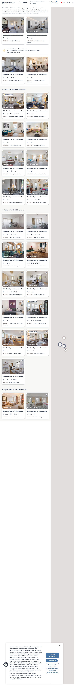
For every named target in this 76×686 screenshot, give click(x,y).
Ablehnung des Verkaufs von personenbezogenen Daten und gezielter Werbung (52, 668)
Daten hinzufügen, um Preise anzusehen (13, 35)
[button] (60, 344)
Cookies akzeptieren (52, 655)
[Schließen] (59, 645)
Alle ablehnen (52, 660)
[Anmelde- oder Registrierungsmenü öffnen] (73, 2)
